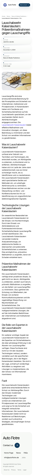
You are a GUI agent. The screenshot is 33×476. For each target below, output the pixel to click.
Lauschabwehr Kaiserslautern (14, 125)
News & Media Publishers (19, 16)
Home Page (8, 453)
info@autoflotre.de (11, 457)
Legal (24, 470)
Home (3, 16)
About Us (6, 470)
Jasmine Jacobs (8, 42)
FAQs (26, 453)
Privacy (13, 470)
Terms (19, 470)
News (8, 16)
